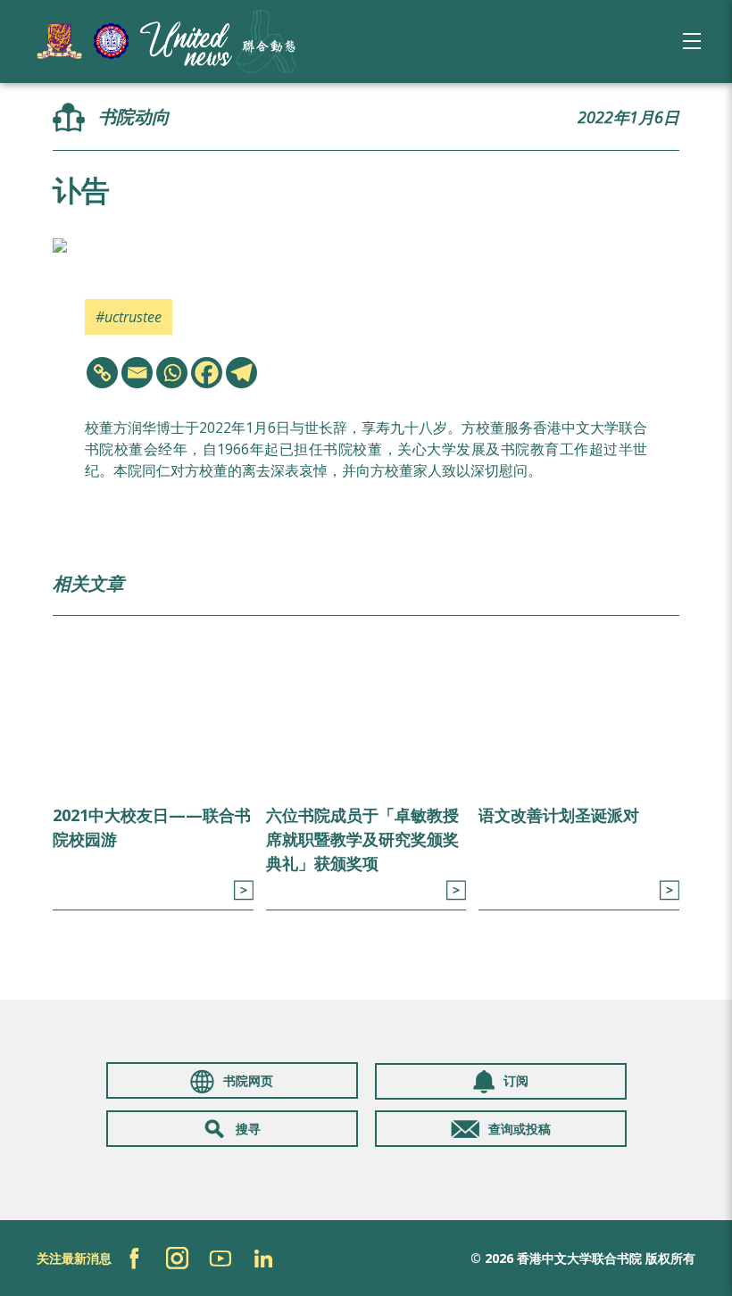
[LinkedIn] (263, 1258)
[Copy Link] (102, 372)
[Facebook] (206, 372)
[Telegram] (241, 372)
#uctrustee (129, 317)
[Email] (137, 372)
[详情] (243, 890)
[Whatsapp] (171, 372)
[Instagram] (177, 1258)
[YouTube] (220, 1258)
